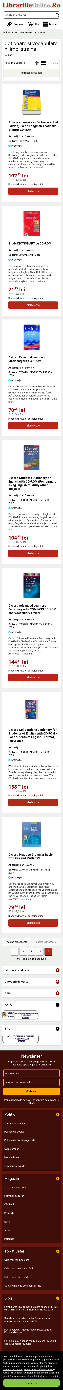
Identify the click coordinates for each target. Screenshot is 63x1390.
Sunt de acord (31, 1382)
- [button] (57, 1005)
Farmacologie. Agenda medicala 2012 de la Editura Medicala (28, 1331)
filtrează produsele (31, 72)
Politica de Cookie (13, 1369)
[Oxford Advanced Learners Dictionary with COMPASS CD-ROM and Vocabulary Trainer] (31, 597)
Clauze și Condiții (12, 1372)
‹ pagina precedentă (16, 941)
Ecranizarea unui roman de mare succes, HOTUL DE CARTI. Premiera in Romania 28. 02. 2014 (31, 1308)
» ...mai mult (36, 167)
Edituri (7, 1221)
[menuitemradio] (37, 63)
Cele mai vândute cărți (16, 1259)
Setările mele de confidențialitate (22, 1285)
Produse (18, 24)
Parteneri (9, 1238)
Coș (34, 23)
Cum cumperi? (12, 1148)
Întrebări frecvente (14, 1166)
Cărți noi (9, 1204)
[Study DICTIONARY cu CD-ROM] (31, 235)
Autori (7, 1230)
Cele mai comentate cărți (18, 1268)
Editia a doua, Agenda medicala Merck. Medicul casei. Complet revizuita (30, 1342)
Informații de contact (16, 1187)
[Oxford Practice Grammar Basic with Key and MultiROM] (31, 846)
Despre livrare (11, 1157)
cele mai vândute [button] (15, 62)
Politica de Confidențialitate (38, 1369)
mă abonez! (31, 1091)
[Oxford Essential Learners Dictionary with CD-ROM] (31, 348)
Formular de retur (14, 1195)
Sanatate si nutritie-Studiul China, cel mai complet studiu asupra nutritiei (27, 1320)
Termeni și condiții (14, 1123)
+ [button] (57, 970)
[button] (50, 24)
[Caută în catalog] (57, 15)
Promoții (9, 1213)
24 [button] (54, 62)
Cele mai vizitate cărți (16, 1277)
